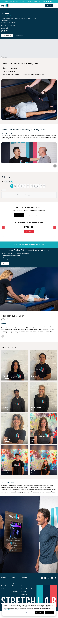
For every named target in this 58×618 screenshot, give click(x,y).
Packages (28, 213)
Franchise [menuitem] (24, 584)
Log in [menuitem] (2, 581)
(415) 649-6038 (7, 20)
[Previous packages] (3, 226)
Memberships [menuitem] (15, 590)
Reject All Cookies (49, 612)
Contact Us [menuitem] (24, 581)
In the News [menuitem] (24, 590)
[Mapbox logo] (3, 57)
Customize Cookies (30, 612)
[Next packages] (54, 226)
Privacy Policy (8, 609)
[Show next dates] (47, 184)
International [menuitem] (24, 592)
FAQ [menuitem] (13, 584)
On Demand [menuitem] (4, 587)
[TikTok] (49, 576)
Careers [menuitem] (23, 578)
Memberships (18, 213)
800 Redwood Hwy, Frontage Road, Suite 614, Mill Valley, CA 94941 (19, 18)
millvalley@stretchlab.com (9, 22)
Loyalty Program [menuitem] (5, 584)
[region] (29, 48)
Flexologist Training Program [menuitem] (28, 587)
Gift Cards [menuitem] (14, 587)
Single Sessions (39, 213)
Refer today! (49, 1)
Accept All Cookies (39, 612)
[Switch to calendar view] (2, 180)
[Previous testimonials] (3, 318)
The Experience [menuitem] (15, 578)
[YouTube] (52, 576)
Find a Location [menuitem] (5, 578)
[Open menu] (55, 5)
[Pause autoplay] (55, 164)
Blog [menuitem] (13, 581)
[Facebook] (42, 576)
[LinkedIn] (55, 576)
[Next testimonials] (6, 318)
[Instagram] (45, 576)
